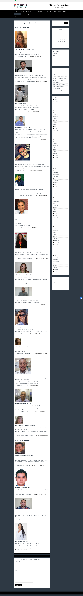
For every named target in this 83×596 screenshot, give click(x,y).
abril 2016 (55, 236)
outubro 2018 (56, 178)
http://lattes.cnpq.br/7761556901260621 (35, 56)
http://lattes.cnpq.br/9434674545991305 (33, 111)
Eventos (64, 11)
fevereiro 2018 (56, 195)
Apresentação (22, 11)
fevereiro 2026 (56, 103)
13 (60, 37)
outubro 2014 (56, 263)
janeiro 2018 (56, 197)
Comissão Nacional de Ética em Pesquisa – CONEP (60, 76)
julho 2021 (55, 139)
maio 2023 (55, 126)
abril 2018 (55, 190)
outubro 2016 (56, 226)
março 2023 (55, 128)
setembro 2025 (56, 105)
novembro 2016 (56, 224)
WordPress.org (55, 286)
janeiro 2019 (56, 172)
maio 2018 (55, 188)
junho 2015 (55, 248)
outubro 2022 (56, 132)
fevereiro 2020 (56, 155)
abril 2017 (55, 213)
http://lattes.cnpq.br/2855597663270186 (38, 283)
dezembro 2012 (56, 265)
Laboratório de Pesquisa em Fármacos (58, 86)
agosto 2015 (56, 246)
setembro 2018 (56, 180)
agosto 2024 (56, 116)
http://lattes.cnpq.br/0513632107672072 (31, 519)
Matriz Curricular (49, 11)
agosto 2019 (56, 159)
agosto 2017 (56, 207)
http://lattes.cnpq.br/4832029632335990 (41, 353)
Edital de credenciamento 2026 (58, 58)
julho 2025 (55, 108)
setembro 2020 (56, 145)
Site (15, 579)
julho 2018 (55, 184)
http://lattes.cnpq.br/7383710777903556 (42, 258)
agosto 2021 (56, 137)
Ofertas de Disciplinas (57, 11)
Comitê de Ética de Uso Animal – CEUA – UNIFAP (59, 78)
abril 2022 (55, 134)
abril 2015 (55, 253)
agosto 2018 (56, 182)
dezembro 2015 (56, 240)
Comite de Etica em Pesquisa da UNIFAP (58, 80)
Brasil (18, 0)
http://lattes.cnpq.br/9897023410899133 (41, 195)
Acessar (54, 280)
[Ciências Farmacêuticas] (21, 5)
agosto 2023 (56, 122)
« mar (54, 46)
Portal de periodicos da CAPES (57, 88)
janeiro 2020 (56, 157)
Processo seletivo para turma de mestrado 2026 (60, 60)
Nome (16, 570)
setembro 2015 (56, 244)
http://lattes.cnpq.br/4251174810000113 (31, 227)
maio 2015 (55, 250)
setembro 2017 (56, 205)
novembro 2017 (56, 201)
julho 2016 (55, 232)
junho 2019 (55, 163)
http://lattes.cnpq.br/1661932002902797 (39, 411)
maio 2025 (55, 110)
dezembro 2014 (56, 261)
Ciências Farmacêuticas (59, 5)
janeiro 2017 (56, 219)
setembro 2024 (56, 114)
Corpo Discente (25, 14)
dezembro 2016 (56, 221)
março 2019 (55, 168)
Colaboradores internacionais (62, 14)
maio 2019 (55, 166)
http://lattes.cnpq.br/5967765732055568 (21, 549)
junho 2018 (55, 186)
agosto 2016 (56, 230)
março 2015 (55, 255)
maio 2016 (55, 234)
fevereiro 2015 (56, 257)
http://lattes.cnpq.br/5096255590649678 (42, 435)
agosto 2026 (56, 99)
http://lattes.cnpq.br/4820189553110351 (34, 333)
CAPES (54, 72)
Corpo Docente (17, 14)
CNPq (54, 74)
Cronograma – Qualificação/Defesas (35, 14)
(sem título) (55, 53)
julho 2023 (55, 124)
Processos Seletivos (46, 14)
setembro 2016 (56, 228)
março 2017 (55, 215)
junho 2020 (55, 149)
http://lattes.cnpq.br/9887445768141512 (42, 81)
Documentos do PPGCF (40, 11)
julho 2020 (55, 147)
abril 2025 (55, 112)
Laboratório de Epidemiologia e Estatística (59, 84)
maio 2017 (55, 211)
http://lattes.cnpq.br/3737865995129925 (40, 139)
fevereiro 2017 (56, 217)
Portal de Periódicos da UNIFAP (57, 90)
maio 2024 (55, 118)
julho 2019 (55, 161)
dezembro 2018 (56, 174)
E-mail (16, 575)
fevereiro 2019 (56, 170)
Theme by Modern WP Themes (65, 593)
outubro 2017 (56, 203)
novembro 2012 (56, 267)
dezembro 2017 (56, 199)
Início (16, 11)
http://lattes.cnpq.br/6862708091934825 (39, 304)
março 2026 (55, 101)
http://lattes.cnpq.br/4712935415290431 (40, 494)
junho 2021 (55, 141)
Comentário (17, 561)
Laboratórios (53, 14)
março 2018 (55, 192)
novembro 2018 (56, 176)
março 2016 (55, 238)
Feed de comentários (56, 284)
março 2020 (55, 153)
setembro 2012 (56, 269)
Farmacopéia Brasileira (56, 82)
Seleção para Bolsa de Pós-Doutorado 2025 (60, 63)
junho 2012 (55, 271)
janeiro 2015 (56, 259)
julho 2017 (55, 209)
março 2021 (55, 143)
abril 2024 (55, 120)
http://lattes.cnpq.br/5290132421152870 (32, 385)
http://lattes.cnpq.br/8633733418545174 (36, 170)
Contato (16, 16)
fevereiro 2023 (56, 130)
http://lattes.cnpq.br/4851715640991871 (38, 465)
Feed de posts (55, 282)
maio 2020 (55, 151)
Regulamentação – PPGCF (30, 11)
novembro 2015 (56, 242)
